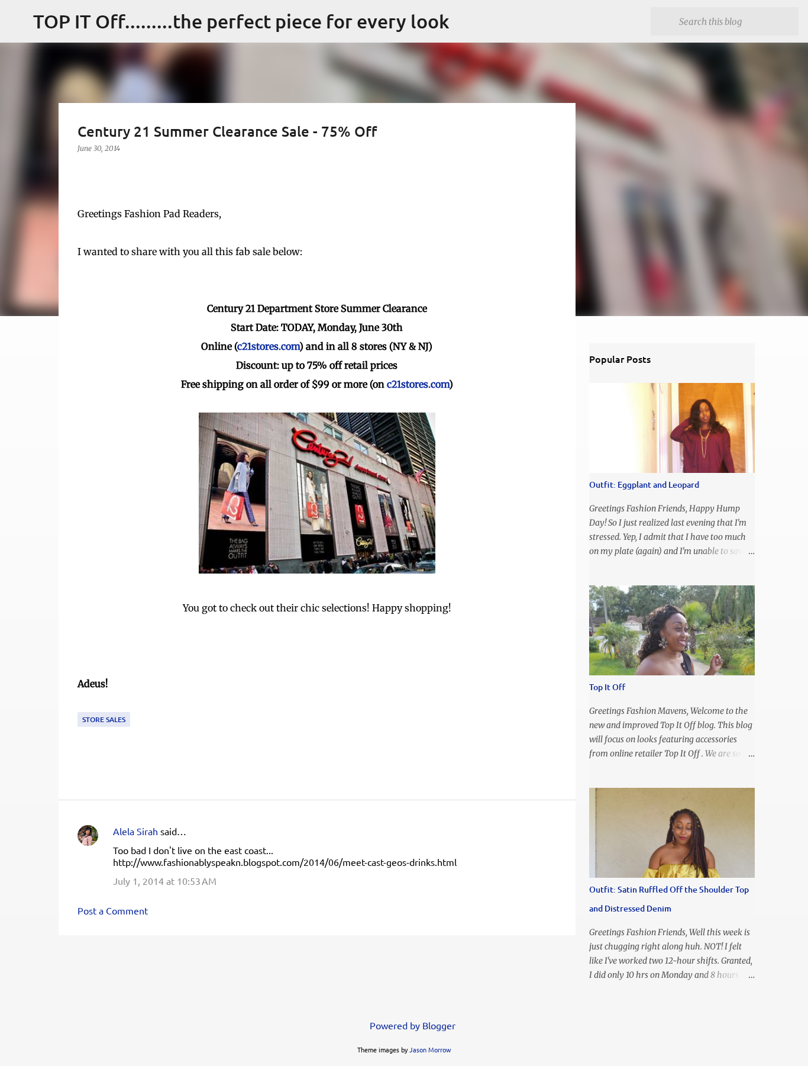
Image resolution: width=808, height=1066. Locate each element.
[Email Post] (84, 705)
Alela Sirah (135, 831)
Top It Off (607, 687)
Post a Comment (112, 910)
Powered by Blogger (411, 1025)
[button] (84, 173)
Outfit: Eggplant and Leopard (644, 484)
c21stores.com (268, 346)
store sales (103, 719)
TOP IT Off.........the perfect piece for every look (241, 21)
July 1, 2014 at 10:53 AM (164, 881)
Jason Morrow (430, 1049)
